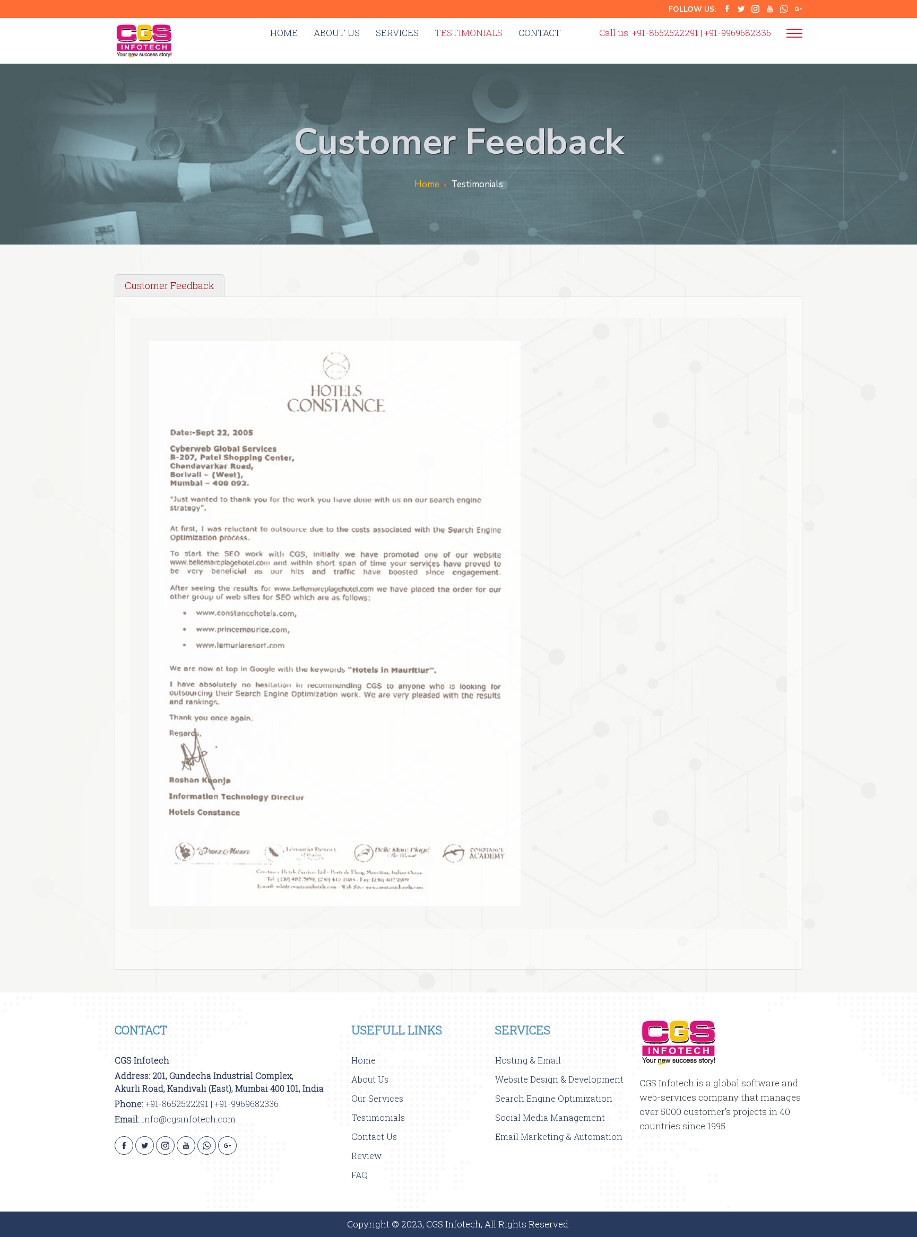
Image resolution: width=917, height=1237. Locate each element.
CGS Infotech (142, 1060)
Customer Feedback (169, 285)
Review (366, 1155)
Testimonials (469, 33)
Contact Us (374, 1136)
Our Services (377, 1098)
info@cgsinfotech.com (189, 1119)
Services (397, 33)
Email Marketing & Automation (558, 1136)
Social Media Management (550, 1117)
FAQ (359, 1174)
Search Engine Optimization (553, 1098)
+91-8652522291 (665, 33)
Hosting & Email (528, 1060)
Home (284, 33)
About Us (337, 33)
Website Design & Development (559, 1079)
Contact (539, 33)
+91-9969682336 (737, 33)
